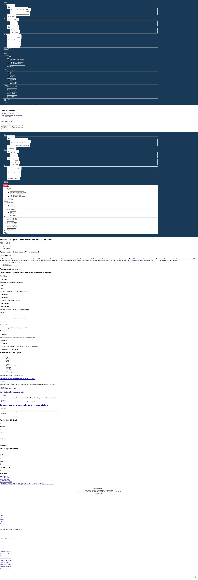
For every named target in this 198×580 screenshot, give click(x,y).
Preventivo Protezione (11, 96)
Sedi (9, 7)
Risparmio (12, 76)
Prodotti (6, 18)
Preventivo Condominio (12, 90)
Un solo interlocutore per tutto (12, 392)
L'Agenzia (6, 4)
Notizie (6, 49)
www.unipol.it (5, 128)
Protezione (12, 75)
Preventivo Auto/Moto (5, 551)
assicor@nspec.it (19, 115)
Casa (11, 73)
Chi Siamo (9, 56)
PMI (11, 80)
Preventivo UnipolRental (12, 88)
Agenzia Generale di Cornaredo (17, 59)
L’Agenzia (6, 55)
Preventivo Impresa (11, 93)
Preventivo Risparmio (13, 46)
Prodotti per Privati (11, 70)
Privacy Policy (10, 66)
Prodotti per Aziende (11, 78)
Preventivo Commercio (12, 95)
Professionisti (13, 79)
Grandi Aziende (13, 82)
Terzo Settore (14, 32)
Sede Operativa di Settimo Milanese (17, 62)
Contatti (6, 51)
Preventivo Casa (10, 89)
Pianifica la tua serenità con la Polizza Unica (17, 379)
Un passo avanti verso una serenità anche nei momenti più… (24, 405)
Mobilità (12, 72)
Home (6, 2)
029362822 (6, 113)
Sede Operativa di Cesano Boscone (20, 14)
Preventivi (6, 34)
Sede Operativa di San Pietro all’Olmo (18, 60)
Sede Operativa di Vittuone (16, 63)
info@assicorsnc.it (9, 115)
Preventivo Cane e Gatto (12, 92)
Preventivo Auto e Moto (12, 86)
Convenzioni (7, 48)
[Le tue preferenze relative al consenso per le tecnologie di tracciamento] (195, 577)
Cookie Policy (11, 17)
